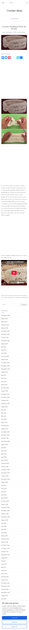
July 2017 (3, 561)
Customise (14, 622)
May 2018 (3, 529)
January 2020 (4, 466)
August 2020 (4, 444)
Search (24, 304)
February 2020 (5, 463)
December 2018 (5, 507)
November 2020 (5, 435)
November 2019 (5, 473)
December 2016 (5, 583)
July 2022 (3, 375)
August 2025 (4, 318)
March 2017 (4, 573)
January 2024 (4, 328)
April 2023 (4, 353)
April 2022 (4, 381)
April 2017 (4, 570)
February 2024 (5, 325)
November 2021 (5, 397)
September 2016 (5, 592)
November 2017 (5, 548)
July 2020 (3, 447)
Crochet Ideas (14, 10)
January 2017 (4, 580)
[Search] (27, 3)
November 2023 (5, 334)
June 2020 (4, 451)
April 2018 (4, 532)
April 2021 (4, 419)
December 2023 (5, 331)
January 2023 (4, 359)
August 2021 (4, 406)
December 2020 (5, 432)
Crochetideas (21, 32)
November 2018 (5, 510)
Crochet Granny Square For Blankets (14, 295)
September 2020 (5, 441)
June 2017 (3, 564)
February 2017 (5, 576)
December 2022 (5, 362)
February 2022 (5, 388)
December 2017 (5, 545)
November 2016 (5, 586)
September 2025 (5, 315)
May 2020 (3, 454)
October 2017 (4, 551)
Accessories (14, 18)
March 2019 (4, 498)
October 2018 (4, 513)
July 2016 (3, 598)
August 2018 (4, 520)
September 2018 (5, 517)
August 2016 (4, 595)
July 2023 (3, 347)
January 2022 (4, 391)
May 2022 (3, 378)
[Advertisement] (14, 79)
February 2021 (5, 425)
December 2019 (5, 469)
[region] (14, 615)
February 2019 (5, 501)
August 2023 (4, 343)
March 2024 (4, 321)
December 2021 (5, 394)
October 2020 (5, 438)
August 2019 (4, 482)
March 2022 (4, 384)
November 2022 (5, 366)
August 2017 (4, 558)
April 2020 (4, 457)
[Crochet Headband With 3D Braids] (14, 42)
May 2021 (3, 416)
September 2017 (5, 554)
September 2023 (5, 340)
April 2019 (4, 495)
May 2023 (3, 350)
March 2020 (4, 460)
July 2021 (3, 410)
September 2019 (5, 479)
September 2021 (5, 403)
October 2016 (4, 589)
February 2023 (5, 356)
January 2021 (4, 428)
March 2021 (4, 422)
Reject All (14, 626)
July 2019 (3, 485)
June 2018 (3, 526)
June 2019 (3, 488)
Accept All (14, 618)
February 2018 (5, 539)
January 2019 (4, 504)
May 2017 (3, 567)
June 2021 (3, 413)
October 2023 (4, 337)
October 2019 (4, 476)
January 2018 (4, 542)
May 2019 (3, 491)
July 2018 (3, 523)
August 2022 (4, 372)
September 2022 (5, 369)
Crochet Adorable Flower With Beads (14, 297)
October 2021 (4, 400)
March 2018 (4, 536)
